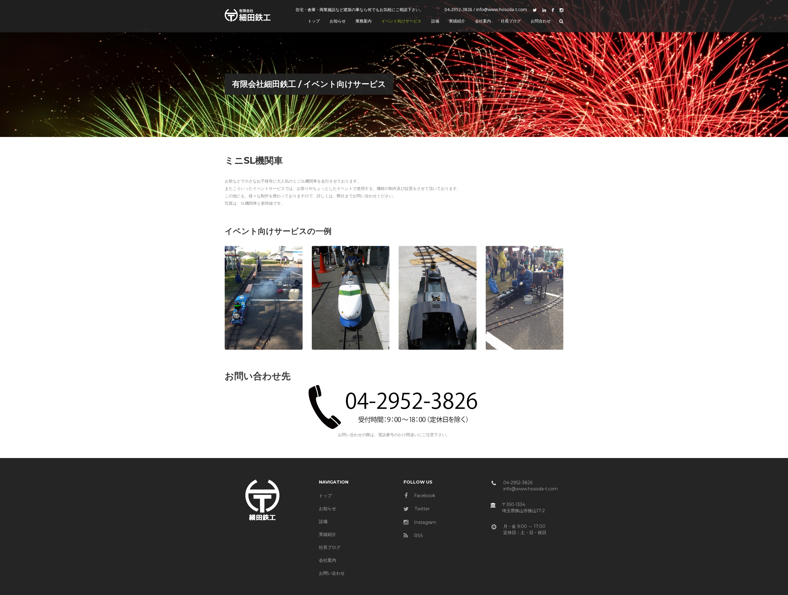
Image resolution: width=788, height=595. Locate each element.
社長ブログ (329, 547)
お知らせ (327, 508)
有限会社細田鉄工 (264, 84)
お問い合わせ (332, 573)
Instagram (424, 522)
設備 (323, 521)
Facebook (424, 495)
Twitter (421, 509)
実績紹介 (327, 534)
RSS (418, 535)
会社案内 (327, 560)
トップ (325, 495)
